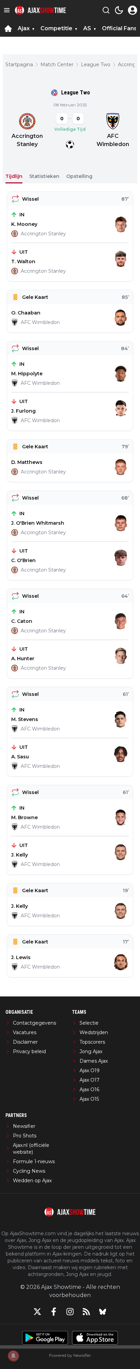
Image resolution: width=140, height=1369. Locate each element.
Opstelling (79, 176)
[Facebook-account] (54, 1312)
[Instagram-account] (70, 1312)
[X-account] (37, 1312)
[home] (8, 28)
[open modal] (132, 10)
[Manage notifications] (13, 1355)
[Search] (106, 10)
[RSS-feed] (86, 1312)
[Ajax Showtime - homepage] (40, 10)
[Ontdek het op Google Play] (45, 1338)
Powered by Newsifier (70, 1355)
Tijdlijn (13, 176)
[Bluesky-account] (103, 1312)
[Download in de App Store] (95, 1338)
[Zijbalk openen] (7, 10)
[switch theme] (119, 10)
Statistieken (44, 176)
